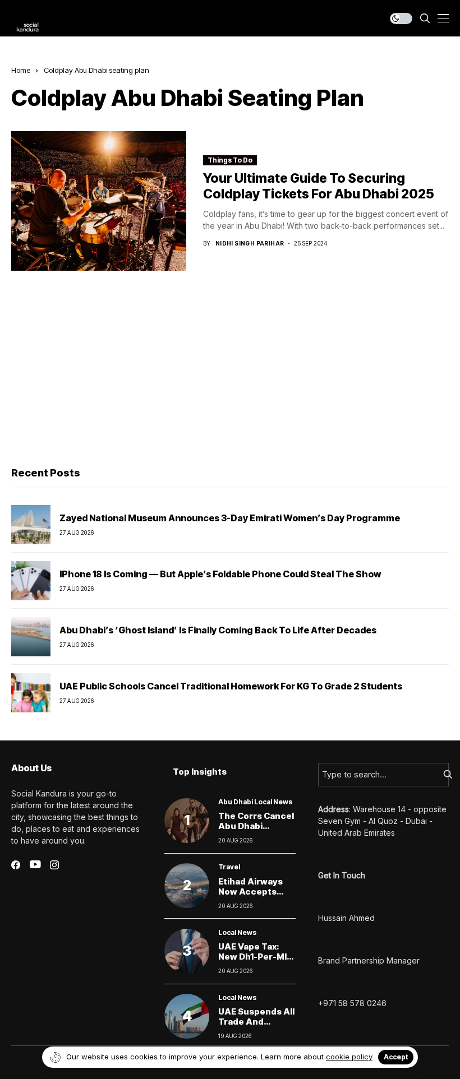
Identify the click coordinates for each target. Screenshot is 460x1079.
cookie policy (349, 1056)
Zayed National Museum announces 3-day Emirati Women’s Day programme (229, 518)
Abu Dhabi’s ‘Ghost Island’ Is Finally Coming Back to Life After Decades (217, 630)
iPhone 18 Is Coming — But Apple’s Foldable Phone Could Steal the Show (220, 574)
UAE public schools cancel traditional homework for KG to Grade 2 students (230, 686)
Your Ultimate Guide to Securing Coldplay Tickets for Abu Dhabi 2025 (318, 186)
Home (20, 70)
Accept (396, 1057)
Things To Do (230, 160)
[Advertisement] (230, 371)
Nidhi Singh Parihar (249, 243)
